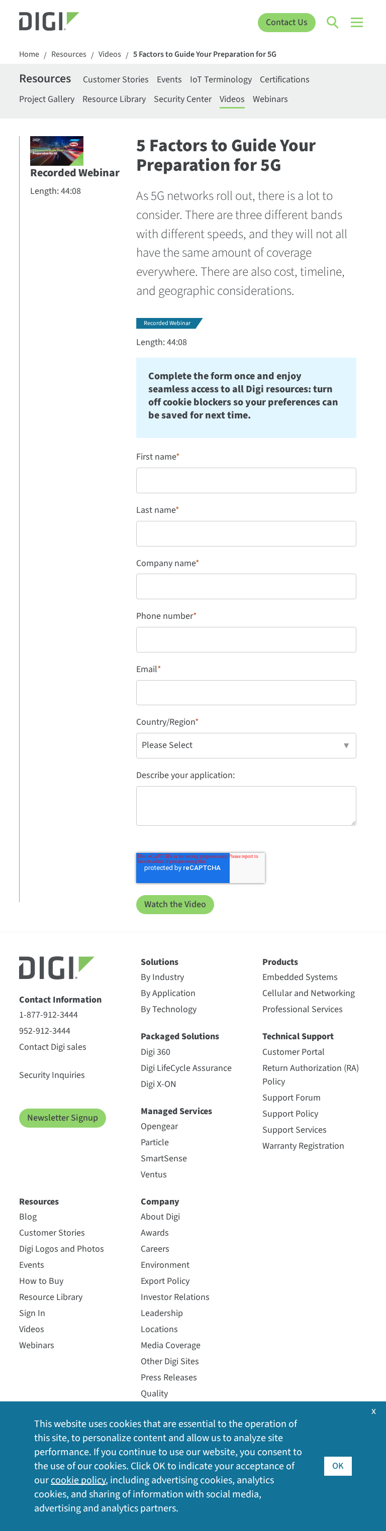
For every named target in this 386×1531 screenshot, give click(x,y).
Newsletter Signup (62, 1118)
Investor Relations (175, 1297)
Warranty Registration (303, 1146)
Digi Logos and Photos (61, 1249)
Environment (165, 1265)
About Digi (160, 1217)
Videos (110, 54)
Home (29, 54)
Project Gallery (46, 99)
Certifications (285, 79)
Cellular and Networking (308, 993)
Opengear (159, 1126)
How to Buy (41, 1281)
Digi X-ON (158, 1084)
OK (338, 1466)
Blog (28, 1217)
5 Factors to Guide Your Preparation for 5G (204, 54)
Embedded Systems (300, 977)
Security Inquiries (52, 1075)
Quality (154, 1393)
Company (160, 1202)
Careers (155, 1249)
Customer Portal (293, 1052)
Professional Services (302, 1009)
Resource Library (114, 99)
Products (280, 962)
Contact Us (287, 22)
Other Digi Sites (170, 1361)
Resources (68, 54)
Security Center (183, 99)
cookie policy (78, 1480)
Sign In (32, 1313)
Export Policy (165, 1281)
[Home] (62, 22)
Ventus (154, 1174)
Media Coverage (171, 1345)
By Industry (162, 977)
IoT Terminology (221, 79)
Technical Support (298, 1036)
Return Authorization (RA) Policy (310, 1075)
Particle (155, 1142)
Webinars (270, 99)
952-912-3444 (44, 1031)
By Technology (169, 1009)
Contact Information (60, 1000)
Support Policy (290, 1114)
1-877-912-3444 (48, 1015)
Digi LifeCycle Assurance (186, 1068)
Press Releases (169, 1377)
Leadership (162, 1313)
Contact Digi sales (52, 1047)
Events (169, 79)
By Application (168, 993)
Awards (155, 1233)
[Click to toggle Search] (333, 23)
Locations (159, 1329)
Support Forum (291, 1097)
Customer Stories (116, 79)
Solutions (159, 962)
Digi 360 (155, 1052)
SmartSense (164, 1158)
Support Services (294, 1130)
